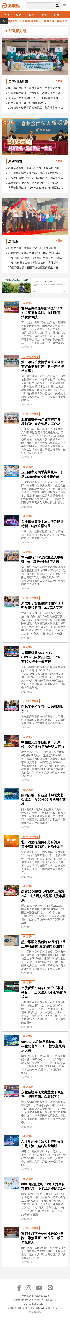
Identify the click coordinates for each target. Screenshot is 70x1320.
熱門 (6, 14)
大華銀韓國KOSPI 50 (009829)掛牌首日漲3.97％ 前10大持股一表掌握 (36, 187)
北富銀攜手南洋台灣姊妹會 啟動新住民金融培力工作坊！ (36, 93)
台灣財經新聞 (30, 356)
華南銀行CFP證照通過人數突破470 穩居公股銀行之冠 (36, 183)
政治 (31, 14)
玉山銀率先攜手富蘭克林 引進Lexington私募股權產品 (36, 173)
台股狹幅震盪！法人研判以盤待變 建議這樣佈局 (36, 178)
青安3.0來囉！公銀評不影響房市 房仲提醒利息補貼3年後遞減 (36, 262)
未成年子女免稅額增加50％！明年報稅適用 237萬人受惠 (36, 98)
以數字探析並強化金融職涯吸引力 (27, 103)
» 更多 (59, 80)
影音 (56, 14)
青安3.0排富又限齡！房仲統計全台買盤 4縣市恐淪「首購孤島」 (36, 258)
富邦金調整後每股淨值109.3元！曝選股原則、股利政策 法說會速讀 (36, 168)
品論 (44, 14)
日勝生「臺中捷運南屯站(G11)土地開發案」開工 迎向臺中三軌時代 (36, 248)
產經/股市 (28, 302)
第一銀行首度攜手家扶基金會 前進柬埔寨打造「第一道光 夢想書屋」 (36, 88)
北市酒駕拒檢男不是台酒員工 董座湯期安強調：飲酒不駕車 (36, 107)
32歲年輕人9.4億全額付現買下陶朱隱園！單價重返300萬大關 (36, 253)
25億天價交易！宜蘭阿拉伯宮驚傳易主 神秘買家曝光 (36, 267)
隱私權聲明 (35, 1312)
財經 (18, 14)
